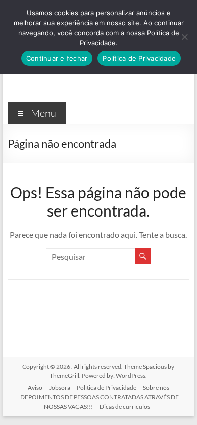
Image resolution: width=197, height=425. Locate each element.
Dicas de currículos (125, 406)
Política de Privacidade (106, 387)
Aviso (35, 387)
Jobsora (59, 387)
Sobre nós (156, 387)
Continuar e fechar (57, 58)
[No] (184, 37)
